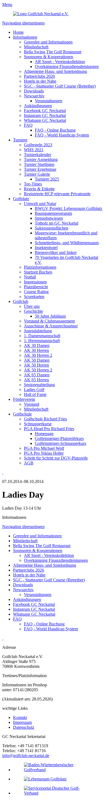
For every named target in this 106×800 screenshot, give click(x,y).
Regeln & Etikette (39, 189)
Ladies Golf (34, 389)
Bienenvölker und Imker (56, 252)
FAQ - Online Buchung (55, 130)
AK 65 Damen (36, 375)
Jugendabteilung (38, 330)
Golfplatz (21, 198)
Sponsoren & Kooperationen (48, 56)
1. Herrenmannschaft (42, 340)
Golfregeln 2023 (38, 144)
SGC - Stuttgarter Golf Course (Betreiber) (60, 86)
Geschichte (33, 311)
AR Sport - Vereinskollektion (60, 61)
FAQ (28, 125)
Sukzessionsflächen (51, 228)
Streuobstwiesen (49, 218)
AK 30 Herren (36, 350)
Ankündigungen (38, 105)
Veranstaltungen (48, 100)
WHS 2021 (33, 149)
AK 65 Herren (36, 379)
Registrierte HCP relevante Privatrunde (57, 193)
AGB (28, 463)
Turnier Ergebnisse (40, 169)
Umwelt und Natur (40, 203)
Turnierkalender (37, 154)
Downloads (34, 91)
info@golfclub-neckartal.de (25, 755)
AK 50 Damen (36, 360)
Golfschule (22, 414)
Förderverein (24, 399)
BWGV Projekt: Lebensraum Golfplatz (68, 208)
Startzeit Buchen (38, 272)
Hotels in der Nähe (40, 81)
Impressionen (35, 282)
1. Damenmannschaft (42, 335)
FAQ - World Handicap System (62, 135)
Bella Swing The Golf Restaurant (52, 51)
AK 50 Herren (36, 365)
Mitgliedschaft (36, 47)
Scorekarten (34, 296)
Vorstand (31, 404)
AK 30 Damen (36, 345)
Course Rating (36, 291)
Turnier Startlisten (39, 164)
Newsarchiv (34, 96)
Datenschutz (23, 727)
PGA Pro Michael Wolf (44, 448)
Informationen (25, 37)
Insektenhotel (46, 247)
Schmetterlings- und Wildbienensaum (67, 242)
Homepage (44, 433)
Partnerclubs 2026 (39, 76)
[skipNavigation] (2, 472)
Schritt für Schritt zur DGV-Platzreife (56, 458)
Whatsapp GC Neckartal (45, 120)
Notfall (30, 277)
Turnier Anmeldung (41, 159)
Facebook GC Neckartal (45, 110)
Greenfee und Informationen (48, 42)
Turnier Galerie (37, 174)
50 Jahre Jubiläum (50, 316)
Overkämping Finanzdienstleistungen (67, 66)
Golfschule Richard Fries (45, 419)
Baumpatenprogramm (53, 213)
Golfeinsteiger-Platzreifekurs (59, 438)
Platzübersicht (36, 286)
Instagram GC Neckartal (45, 115)
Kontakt (20, 717)
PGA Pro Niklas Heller (44, 453)
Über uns (32, 306)
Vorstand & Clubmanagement (49, 321)
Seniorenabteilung (39, 384)
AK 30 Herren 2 (38, 355)
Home (18, 32)
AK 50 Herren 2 (38, 370)
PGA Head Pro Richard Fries (49, 428)
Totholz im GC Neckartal (56, 223)
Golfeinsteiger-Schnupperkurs (60, 443)
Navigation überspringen (23, 23)
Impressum (22, 722)
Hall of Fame (35, 394)
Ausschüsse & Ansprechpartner (51, 326)
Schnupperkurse (38, 423)
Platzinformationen (40, 267)
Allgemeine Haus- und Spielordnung (55, 71)
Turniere (20, 140)
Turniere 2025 (47, 179)
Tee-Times (33, 184)
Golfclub (20, 301)
